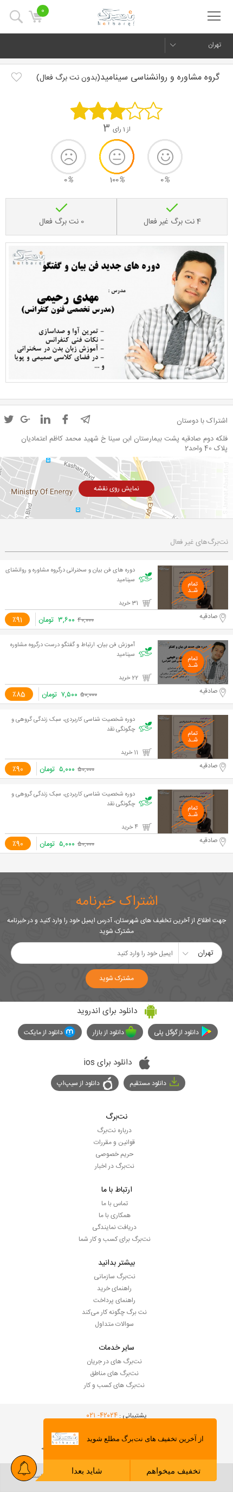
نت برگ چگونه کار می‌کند (114, 1312)
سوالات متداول (114, 1324)
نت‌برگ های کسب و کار (114, 1385)
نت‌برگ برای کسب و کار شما (115, 1239)
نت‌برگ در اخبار (114, 1166)
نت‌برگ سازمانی (114, 1276)
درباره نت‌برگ (114, 1130)
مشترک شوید (116, 978)
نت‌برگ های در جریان (114, 1361)
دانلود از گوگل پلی (176, 1032)
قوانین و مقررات (114, 1142)
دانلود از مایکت (43, 1032)
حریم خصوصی (114, 1154)
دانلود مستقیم (148, 1083)
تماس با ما (114, 1203)
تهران (214, 45)
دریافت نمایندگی (114, 1227)
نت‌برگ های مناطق (114, 1373)
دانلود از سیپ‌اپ (78, 1083)
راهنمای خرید (114, 1288)
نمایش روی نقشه (116, 488)
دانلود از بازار (108, 1032)
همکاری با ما (115, 1215)
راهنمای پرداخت (114, 1300)
